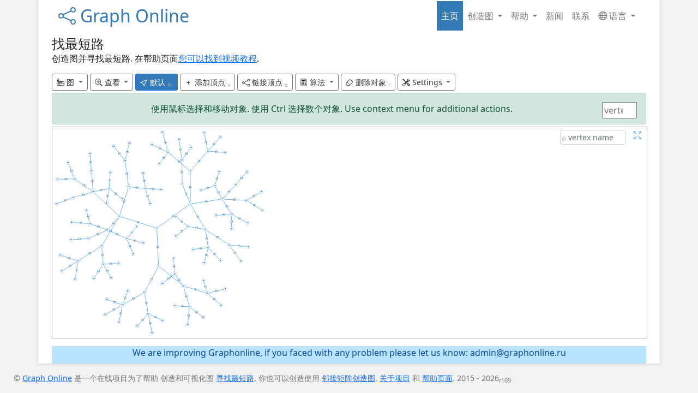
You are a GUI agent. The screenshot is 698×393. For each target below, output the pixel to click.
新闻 (554, 16)
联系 (580, 16)
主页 (450, 16)
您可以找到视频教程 (217, 58)
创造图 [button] (481, 16)
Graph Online (132, 15)
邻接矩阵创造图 (348, 378)
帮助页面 (437, 378)
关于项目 (395, 378)
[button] (70, 82)
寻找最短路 (235, 378)
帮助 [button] (521, 16)
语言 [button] (618, 16)
